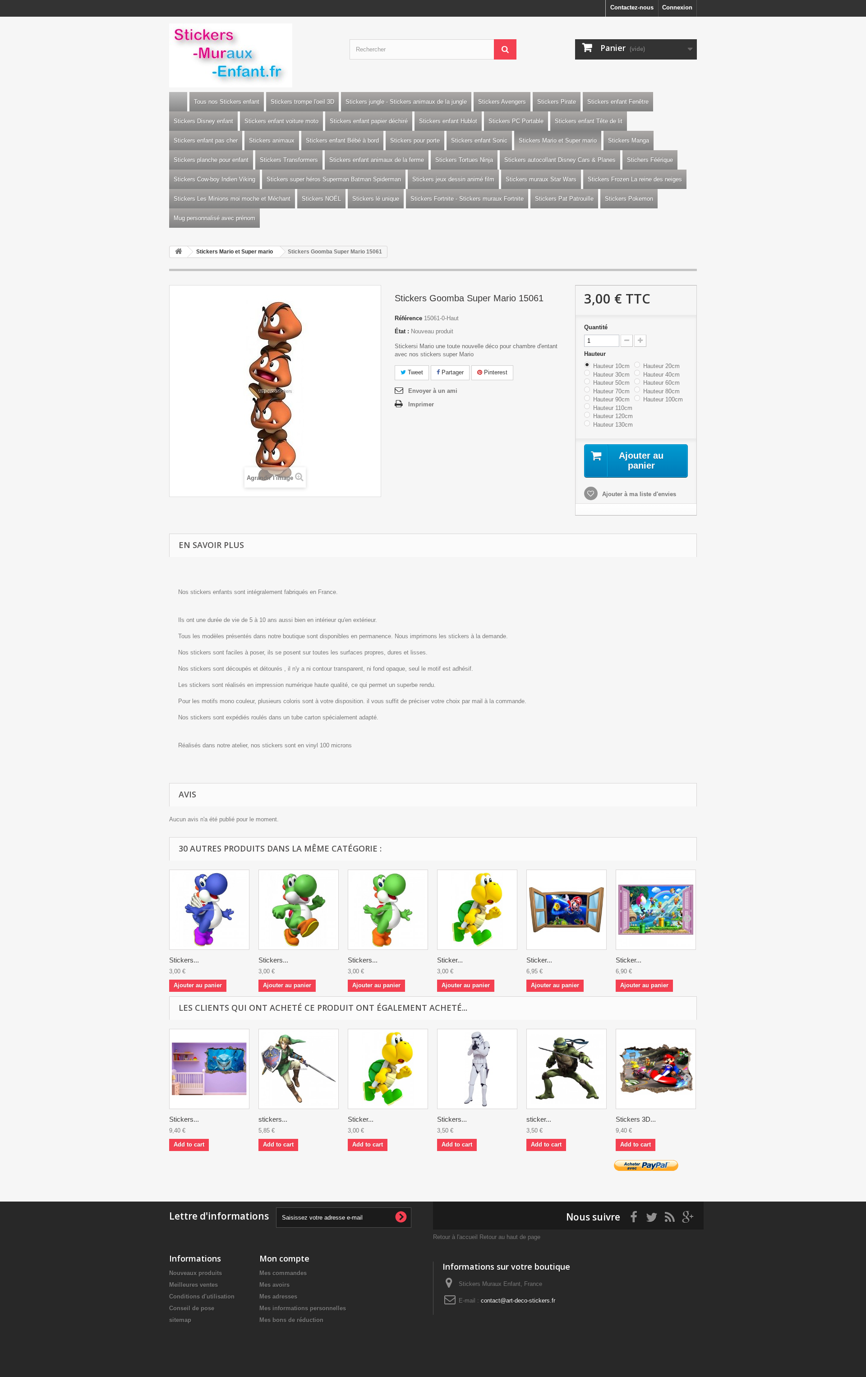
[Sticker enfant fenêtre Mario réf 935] (656, 910)
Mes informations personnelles (302, 1308)
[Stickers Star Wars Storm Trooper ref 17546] (477, 1069)
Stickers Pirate (556, 101)
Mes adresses (278, 1296)
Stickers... (184, 960)
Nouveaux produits (195, 1273)
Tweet (414, 372)
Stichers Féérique (650, 160)
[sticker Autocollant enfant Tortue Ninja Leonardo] (566, 1069)
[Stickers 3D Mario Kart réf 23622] (656, 1069)
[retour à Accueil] (178, 252)
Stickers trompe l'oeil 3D (302, 101)
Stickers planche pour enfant (211, 160)
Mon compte (284, 1258)
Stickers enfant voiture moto (281, 121)
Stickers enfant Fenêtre (618, 101)
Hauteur (596, 353)
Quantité (596, 327)
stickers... (272, 1119)
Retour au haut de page (509, 1237)
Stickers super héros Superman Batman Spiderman (334, 179)
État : (402, 331)
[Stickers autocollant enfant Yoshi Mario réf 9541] (298, 910)
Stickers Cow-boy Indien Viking (214, 179)
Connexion (677, 7)
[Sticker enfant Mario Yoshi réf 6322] (477, 910)
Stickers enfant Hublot (448, 121)
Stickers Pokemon (629, 198)
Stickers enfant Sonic (479, 140)
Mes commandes (283, 1273)
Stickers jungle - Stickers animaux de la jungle (406, 101)
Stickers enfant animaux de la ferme (376, 160)
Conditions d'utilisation (202, 1296)
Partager (452, 372)
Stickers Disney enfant (203, 121)
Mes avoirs (274, 1284)
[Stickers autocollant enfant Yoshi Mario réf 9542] (209, 910)
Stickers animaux (272, 140)
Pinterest (494, 372)
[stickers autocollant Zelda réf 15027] (298, 1069)
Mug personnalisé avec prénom (214, 218)
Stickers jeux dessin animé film (453, 179)
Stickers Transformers (289, 160)
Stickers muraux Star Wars (541, 179)
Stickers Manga (628, 140)
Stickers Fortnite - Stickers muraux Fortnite (467, 198)
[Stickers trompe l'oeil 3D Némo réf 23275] (209, 1069)
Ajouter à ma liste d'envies (638, 494)
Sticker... (450, 960)
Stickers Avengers (502, 101)
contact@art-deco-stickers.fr (518, 1300)
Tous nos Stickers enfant (226, 101)
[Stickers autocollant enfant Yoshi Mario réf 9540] (388, 910)
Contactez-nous (632, 7)
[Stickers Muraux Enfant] (252, 55)
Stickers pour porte (415, 140)
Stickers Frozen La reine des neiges (635, 179)
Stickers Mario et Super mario (558, 140)
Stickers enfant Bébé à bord (342, 140)
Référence (408, 318)
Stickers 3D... (636, 1119)
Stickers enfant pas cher (206, 140)
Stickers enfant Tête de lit (588, 121)
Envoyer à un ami (432, 390)
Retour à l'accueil (455, 1237)
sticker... (538, 1119)
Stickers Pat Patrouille (564, 198)
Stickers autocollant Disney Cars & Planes (560, 160)
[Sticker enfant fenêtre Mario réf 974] (566, 910)
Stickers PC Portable (516, 121)
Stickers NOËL (321, 198)
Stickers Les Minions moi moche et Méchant (232, 198)
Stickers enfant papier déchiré (369, 121)
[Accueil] (178, 101)
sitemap (180, 1320)
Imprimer (421, 404)
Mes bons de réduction (291, 1320)
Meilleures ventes (193, 1284)
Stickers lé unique (375, 198)
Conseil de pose (191, 1308)
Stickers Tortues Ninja (464, 160)
